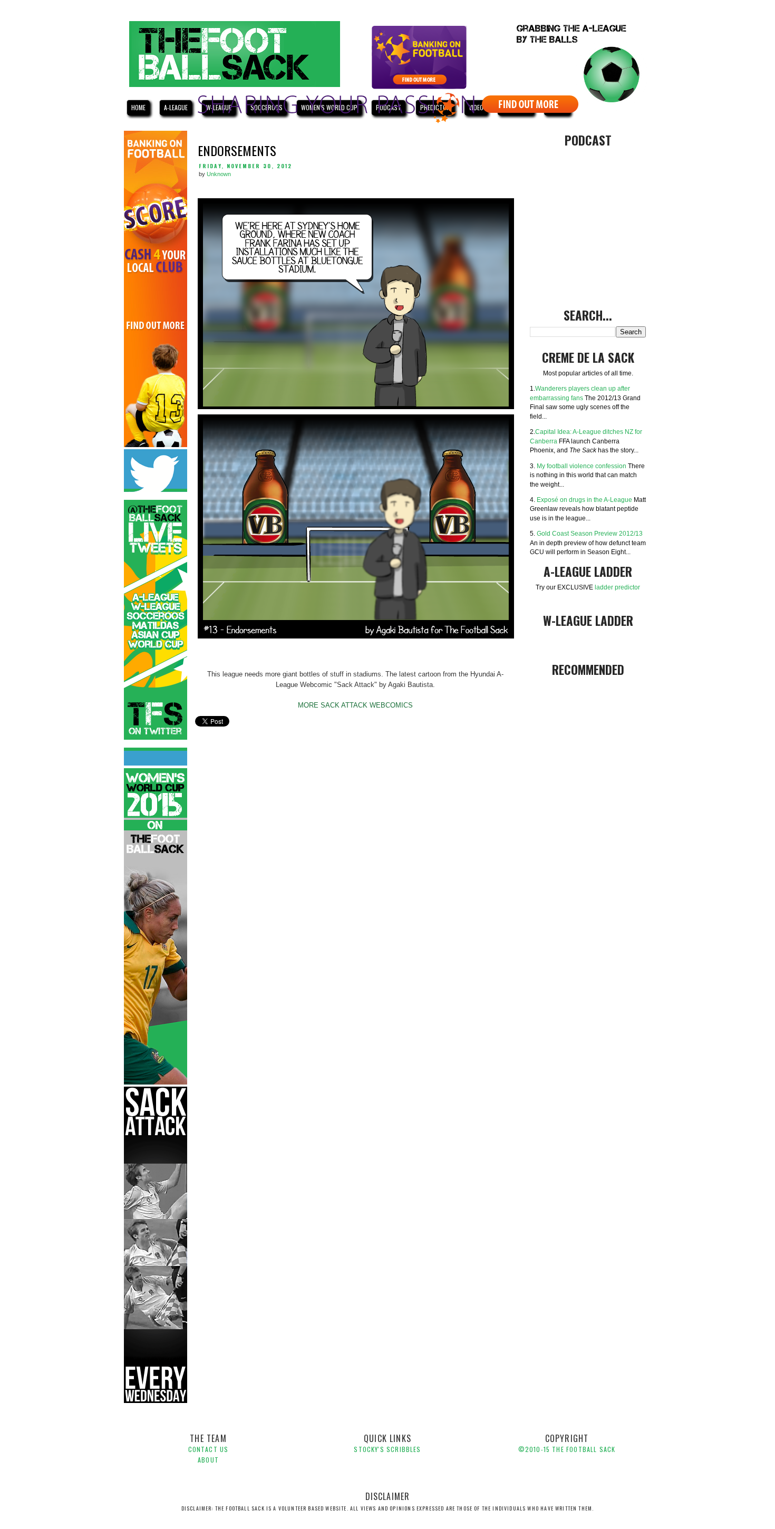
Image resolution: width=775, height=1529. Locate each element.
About (208, 1459)
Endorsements (237, 150)
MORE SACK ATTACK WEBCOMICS (355, 705)
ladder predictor (617, 587)
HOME (138, 107)
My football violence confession (581, 465)
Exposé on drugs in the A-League (584, 499)
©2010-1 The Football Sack (566, 1449)
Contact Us (208, 1449)
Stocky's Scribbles (387, 1449)
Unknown (219, 174)
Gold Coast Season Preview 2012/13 (590, 533)
